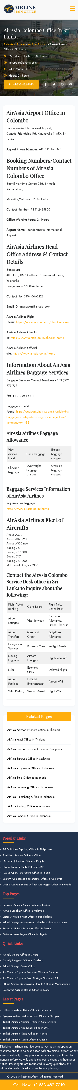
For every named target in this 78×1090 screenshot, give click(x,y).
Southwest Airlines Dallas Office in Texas (26, 990)
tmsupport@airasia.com (23, 63)
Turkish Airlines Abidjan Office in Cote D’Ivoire (29, 1022)
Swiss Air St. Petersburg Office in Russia (26, 873)
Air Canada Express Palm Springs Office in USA (30, 978)
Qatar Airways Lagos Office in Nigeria (25, 934)
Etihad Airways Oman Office (19, 966)
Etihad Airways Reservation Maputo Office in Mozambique (36, 984)
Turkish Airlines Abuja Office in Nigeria (25, 1034)
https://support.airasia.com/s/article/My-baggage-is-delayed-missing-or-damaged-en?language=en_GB (38, 417)
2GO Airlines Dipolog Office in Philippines (27, 849)
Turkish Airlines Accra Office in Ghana (25, 1040)
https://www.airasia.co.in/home (34, 353)
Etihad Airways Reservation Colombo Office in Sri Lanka (35, 922)
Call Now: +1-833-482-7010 (39, 1085)
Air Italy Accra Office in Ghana (20, 955)
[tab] (72, 9)
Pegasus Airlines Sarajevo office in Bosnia (27, 928)
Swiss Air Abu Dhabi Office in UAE (23, 867)
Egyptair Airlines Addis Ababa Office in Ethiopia (31, 1016)
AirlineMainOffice (14, 44)
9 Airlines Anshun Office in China (22, 855)
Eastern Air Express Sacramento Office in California (32, 879)
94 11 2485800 (18, 69)
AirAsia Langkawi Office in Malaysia (23, 911)
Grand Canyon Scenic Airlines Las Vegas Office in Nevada (37, 885)
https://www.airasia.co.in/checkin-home (42, 322)
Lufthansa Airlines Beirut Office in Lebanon (27, 1010)
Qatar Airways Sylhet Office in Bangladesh (27, 917)
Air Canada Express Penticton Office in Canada (30, 972)
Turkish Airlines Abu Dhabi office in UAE (26, 1028)
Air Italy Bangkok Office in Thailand (23, 960)
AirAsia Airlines (37, 44)
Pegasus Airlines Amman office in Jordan (26, 905)
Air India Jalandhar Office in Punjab (23, 861)
